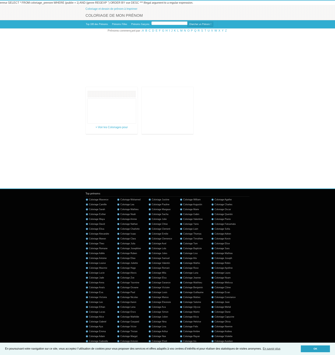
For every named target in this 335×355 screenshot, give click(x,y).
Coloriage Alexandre (99, 233)
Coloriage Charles (223, 204)
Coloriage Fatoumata (225, 224)
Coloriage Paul (127, 292)
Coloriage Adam (97, 336)
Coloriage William (192, 199)
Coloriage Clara (128, 238)
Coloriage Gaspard (129, 321)
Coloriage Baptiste (192, 248)
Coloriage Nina (159, 321)
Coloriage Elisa (96, 229)
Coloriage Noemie (223, 326)
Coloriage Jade (96, 277)
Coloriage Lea (127, 204)
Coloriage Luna (190, 272)
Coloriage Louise (97, 263)
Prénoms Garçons (140, 24)
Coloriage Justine (160, 199)
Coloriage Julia (127, 243)
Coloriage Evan (222, 292)
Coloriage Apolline (224, 268)
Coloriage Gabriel (97, 321)
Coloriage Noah (128, 214)
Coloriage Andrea (223, 331)
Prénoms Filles (119, 24)
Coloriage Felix (190, 326)
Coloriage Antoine (98, 258)
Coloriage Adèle (97, 253)
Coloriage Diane (222, 312)
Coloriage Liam (190, 229)
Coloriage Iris (189, 341)
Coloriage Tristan (128, 331)
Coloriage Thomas (192, 233)
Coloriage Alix (190, 258)
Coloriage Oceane (129, 287)
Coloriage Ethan (97, 307)
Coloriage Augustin (192, 204)
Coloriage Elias (128, 258)
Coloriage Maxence (98, 199)
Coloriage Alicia (191, 316)
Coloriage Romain (161, 268)
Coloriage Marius (160, 297)
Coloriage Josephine (130, 248)
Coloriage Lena (127, 307)
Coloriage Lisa (190, 253)
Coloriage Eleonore (161, 302)
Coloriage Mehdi (223, 307)
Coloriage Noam (223, 277)
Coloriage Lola (159, 248)
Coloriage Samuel (161, 258)
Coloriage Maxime (98, 268)
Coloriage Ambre (191, 331)
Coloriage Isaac (128, 233)
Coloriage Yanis (191, 224)
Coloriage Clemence (162, 238)
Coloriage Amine (128, 219)
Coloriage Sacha (160, 214)
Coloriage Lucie (97, 272)
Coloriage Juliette (129, 263)
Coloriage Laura (222, 272)
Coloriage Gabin (191, 214)
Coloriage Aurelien (224, 341)
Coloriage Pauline (160, 204)
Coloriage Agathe (223, 199)
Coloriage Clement (161, 229)
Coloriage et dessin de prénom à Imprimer (111, 8)
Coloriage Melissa (224, 282)
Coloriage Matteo (191, 297)
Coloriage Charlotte (130, 229)
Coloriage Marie (191, 209)
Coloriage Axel (159, 243)
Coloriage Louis (159, 292)
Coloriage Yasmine (129, 282)
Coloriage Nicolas (129, 297)
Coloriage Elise (222, 243)
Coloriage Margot (128, 336)
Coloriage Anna (96, 282)
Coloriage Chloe (160, 224)
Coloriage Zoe (127, 277)
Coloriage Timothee (193, 238)
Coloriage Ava (159, 307)
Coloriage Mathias (224, 253)
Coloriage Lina (159, 326)
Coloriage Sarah (97, 209)
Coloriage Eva (96, 292)
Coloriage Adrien (223, 233)
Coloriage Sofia (222, 229)
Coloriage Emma (97, 331)
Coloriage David (97, 224)
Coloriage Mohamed (130, 199)
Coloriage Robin (222, 263)
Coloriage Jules (159, 253)
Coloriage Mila (159, 272)
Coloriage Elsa (159, 277)
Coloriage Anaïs (97, 287)
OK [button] (315, 348)
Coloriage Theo (96, 243)
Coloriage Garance (161, 282)
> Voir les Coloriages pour (112, 127)
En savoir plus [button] (271, 348)
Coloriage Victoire (161, 287)
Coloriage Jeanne (192, 277)
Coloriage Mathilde (129, 316)
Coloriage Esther (97, 214)
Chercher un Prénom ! (200, 24)
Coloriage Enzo (128, 312)
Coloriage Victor (128, 326)
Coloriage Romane (98, 248)
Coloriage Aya (96, 326)
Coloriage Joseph (223, 258)
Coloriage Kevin (222, 238)
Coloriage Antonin (129, 341)
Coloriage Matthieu (192, 282)
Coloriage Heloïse (192, 321)
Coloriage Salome (192, 302)
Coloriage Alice (96, 316)
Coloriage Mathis (191, 263)
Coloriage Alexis (128, 272)
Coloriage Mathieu (129, 209)
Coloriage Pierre (223, 219)
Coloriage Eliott (159, 341)
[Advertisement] (167, 59)
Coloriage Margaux (161, 209)
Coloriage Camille (98, 204)
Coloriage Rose (191, 268)
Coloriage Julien (160, 316)
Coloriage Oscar (223, 209)
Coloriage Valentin (161, 263)
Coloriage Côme (223, 287)
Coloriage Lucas (97, 312)
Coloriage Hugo (128, 268)
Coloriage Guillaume (193, 292)
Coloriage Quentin (224, 214)
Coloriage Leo (96, 302)
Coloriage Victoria (98, 297)
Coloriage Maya (97, 219)
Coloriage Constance (225, 297)
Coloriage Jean (222, 302)
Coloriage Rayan (191, 336)
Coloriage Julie (159, 219)
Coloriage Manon (97, 238)
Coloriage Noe (159, 336)
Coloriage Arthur (160, 331)
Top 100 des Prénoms (97, 24)
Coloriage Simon (160, 312)
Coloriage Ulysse (191, 307)
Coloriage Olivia (222, 321)
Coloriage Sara (222, 248)
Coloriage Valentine (193, 219)
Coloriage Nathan (129, 224)
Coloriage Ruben (128, 253)
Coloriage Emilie (160, 233)
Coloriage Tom (190, 243)
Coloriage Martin (191, 312)
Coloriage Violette (223, 336)
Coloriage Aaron (128, 302)
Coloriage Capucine (224, 316)
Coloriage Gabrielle (98, 341)
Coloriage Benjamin (193, 287)
